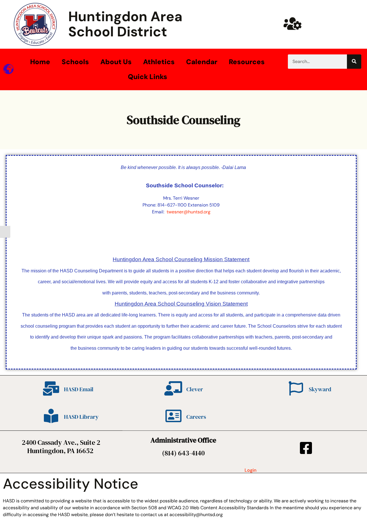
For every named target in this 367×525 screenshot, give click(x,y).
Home (40, 61)
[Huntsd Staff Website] (292, 23)
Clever (194, 389)
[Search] (354, 61)
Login (250, 470)
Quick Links (147, 76)
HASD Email (78, 389)
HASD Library (81, 417)
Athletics (159, 61)
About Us (116, 61)
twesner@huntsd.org (188, 212)
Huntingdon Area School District (125, 24)
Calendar (201, 61)
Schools (75, 61)
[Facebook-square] (306, 448)
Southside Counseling (183, 119)
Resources (247, 61)
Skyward (320, 389)
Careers (196, 417)
